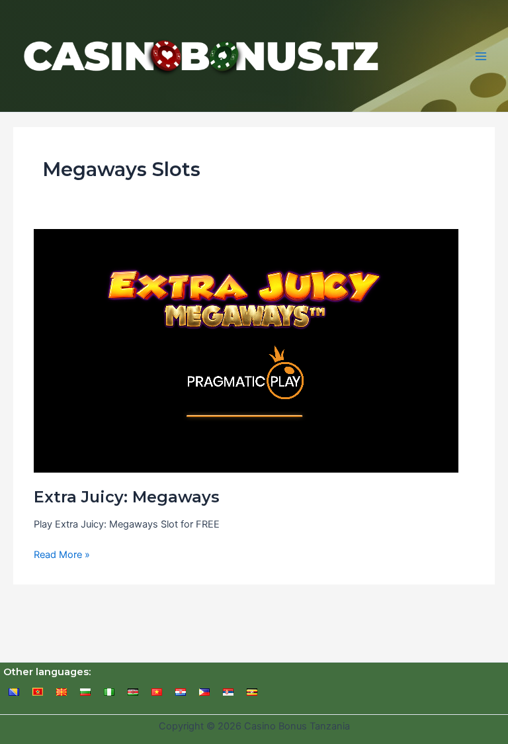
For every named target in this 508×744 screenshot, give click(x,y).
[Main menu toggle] (481, 56)
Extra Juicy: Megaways (127, 496)
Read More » (62, 555)
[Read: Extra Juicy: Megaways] (246, 350)
